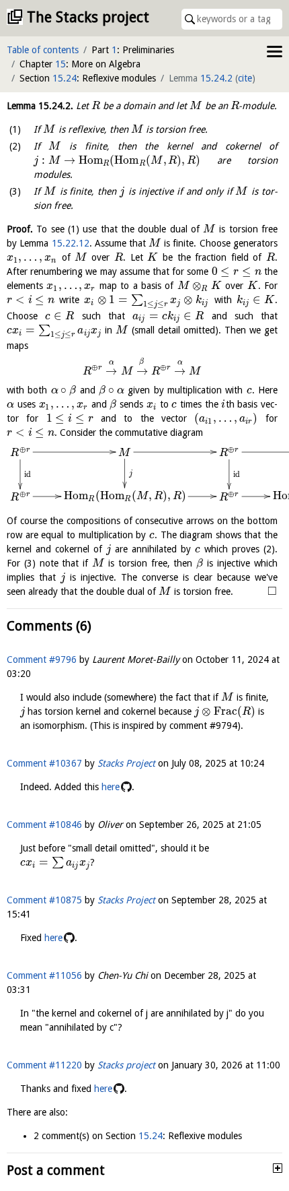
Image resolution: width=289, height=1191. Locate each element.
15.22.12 (70, 243)
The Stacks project (88, 17)
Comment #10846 (44, 824)
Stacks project (126, 1065)
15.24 (64, 78)
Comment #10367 (44, 763)
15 (60, 64)
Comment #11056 (44, 975)
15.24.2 (216, 78)
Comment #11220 (44, 1065)
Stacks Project (126, 763)
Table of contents (43, 49)
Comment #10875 (44, 900)
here (110, 786)
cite (245, 78)
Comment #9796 (42, 659)
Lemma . (40, 105)
